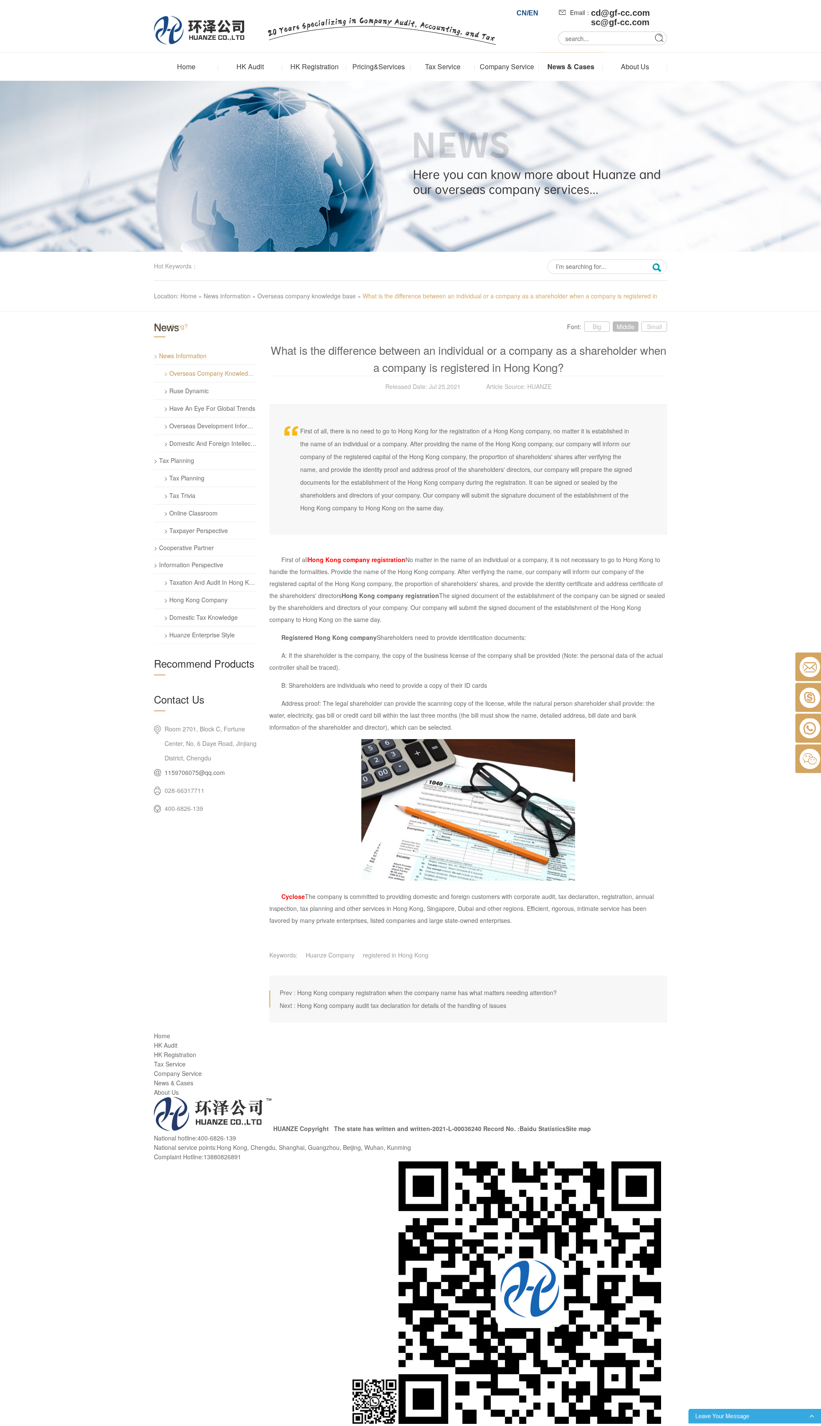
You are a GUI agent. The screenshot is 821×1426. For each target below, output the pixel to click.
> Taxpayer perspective (196, 530)
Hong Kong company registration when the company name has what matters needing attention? (427, 992)
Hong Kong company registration (356, 559)
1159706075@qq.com (195, 772)
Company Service (507, 66)
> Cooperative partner (184, 547)
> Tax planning (174, 460)
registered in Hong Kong (395, 955)
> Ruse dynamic (186, 390)
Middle (626, 326)
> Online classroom (191, 513)
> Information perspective (188, 564)
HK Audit (250, 66)
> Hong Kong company (195, 599)
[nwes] (410, 249)
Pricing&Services (378, 66)
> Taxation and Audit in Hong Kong (210, 582)
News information (227, 296)
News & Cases (570, 66)
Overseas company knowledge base (306, 296)
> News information (180, 355)
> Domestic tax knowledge (201, 617)
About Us (635, 66)
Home (186, 66)
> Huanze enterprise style (199, 635)
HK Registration (314, 66)
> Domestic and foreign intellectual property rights (210, 443)
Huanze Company (330, 955)
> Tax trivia (179, 495)
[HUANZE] (213, 1128)
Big (597, 326)
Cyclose (293, 896)
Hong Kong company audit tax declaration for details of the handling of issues (401, 1005)
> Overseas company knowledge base (210, 373)
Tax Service (443, 66)
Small (654, 326)
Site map (578, 1128)
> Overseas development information (210, 425)
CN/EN (527, 13)
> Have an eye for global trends (209, 408)
